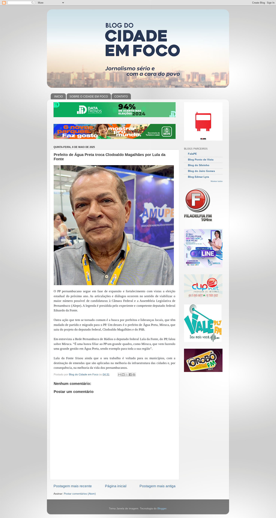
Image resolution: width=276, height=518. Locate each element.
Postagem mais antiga (158, 486)
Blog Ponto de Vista (200, 159)
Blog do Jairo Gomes (201, 171)
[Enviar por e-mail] (119, 374)
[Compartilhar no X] (127, 374)
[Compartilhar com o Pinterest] (134, 374)
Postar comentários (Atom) (80, 493)
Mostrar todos (216, 181)
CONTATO (121, 96)
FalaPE (192, 153)
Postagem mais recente (73, 486)
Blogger (161, 508)
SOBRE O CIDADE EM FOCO (88, 96)
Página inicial (115, 486)
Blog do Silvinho (198, 165)
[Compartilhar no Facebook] (130, 374)
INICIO (58, 96)
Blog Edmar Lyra (198, 176)
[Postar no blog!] (123, 374)
